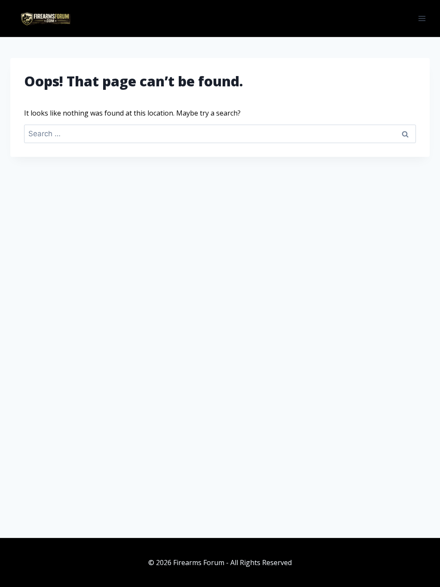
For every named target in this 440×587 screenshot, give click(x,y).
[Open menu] (422, 18)
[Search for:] (220, 133)
